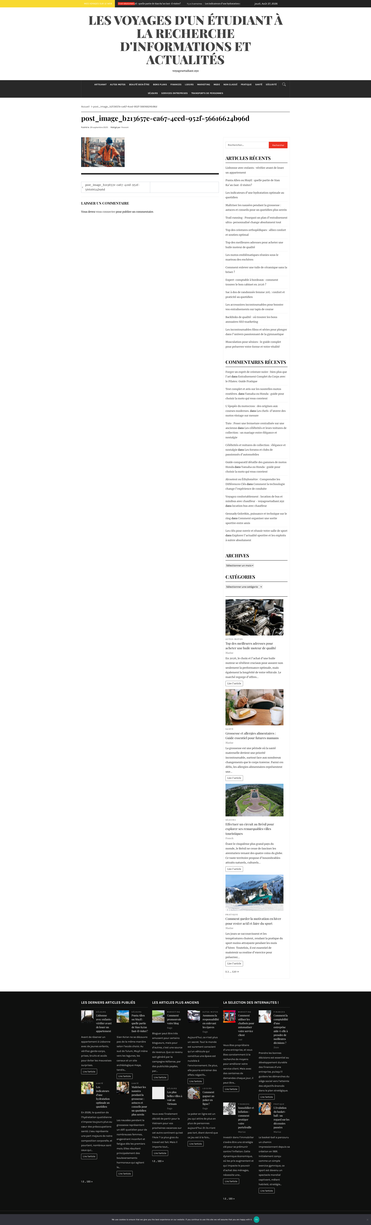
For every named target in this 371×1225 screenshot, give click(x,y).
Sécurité (271, 84)
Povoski (125, 127)
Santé (258, 84)
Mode (217, 84)
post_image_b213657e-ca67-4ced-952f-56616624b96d (112, 187)
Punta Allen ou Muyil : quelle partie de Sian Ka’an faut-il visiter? (140, 1023)
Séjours (153, 93)
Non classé (230, 84)
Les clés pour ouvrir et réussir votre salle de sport (256, 530)
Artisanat (100, 84)
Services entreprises (174, 93)
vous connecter (105, 211)
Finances (176, 84)
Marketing (203, 84)
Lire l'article (234, 683)
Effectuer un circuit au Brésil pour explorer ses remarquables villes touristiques (249, 829)
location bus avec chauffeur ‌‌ (249, 505)
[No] (367, 1221)
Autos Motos (118, 84)
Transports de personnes (207, 93)
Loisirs (189, 84)
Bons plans (160, 84)
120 (234, 971)
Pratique (246, 84)
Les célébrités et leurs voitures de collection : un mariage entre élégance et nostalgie (256, 432)
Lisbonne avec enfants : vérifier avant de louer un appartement (104, 1023)
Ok (256, 1219)
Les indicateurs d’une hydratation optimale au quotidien (160, 3)
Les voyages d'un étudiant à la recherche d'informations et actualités (185, 39)
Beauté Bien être (139, 84)
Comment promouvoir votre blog (174, 1019)
